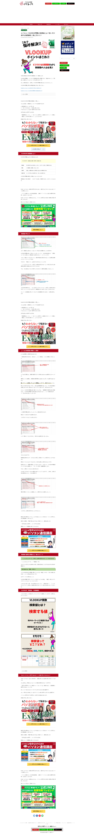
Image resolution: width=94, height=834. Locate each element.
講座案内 (31, 24)
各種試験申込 (49, 24)
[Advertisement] (47, 15)
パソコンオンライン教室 (23, 822)
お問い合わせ (48, 3)
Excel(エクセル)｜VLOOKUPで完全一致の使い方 (31, 88)
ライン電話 (63, 3)
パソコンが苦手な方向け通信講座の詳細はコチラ (37, 550)
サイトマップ (64, 822)
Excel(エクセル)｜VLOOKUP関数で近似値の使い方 (31, 90)
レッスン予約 (57, 24)
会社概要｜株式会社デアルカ (32, 822)
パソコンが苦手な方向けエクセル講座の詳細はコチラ (37, 145)
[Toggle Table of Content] (43, 149)
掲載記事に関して (69, 822)
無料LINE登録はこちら (37, 229)
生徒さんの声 (40, 24)
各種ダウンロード (70, 3)
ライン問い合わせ (55, 3)
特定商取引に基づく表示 (41, 822)
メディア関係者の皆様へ (57, 822)
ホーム (22, 24)
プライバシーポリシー (49, 822)
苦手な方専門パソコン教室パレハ (47, 826)
